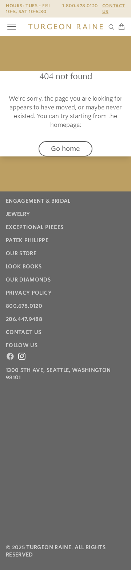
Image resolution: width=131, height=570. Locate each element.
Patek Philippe (27, 240)
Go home (65, 148)
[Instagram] (21, 356)
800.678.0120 (24, 306)
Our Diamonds (28, 280)
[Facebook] (10, 356)
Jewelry (18, 214)
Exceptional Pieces (34, 227)
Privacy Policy (29, 293)
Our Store (21, 253)
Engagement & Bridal (38, 201)
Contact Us (113, 8)
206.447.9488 (24, 319)
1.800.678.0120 (80, 5)
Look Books (24, 267)
